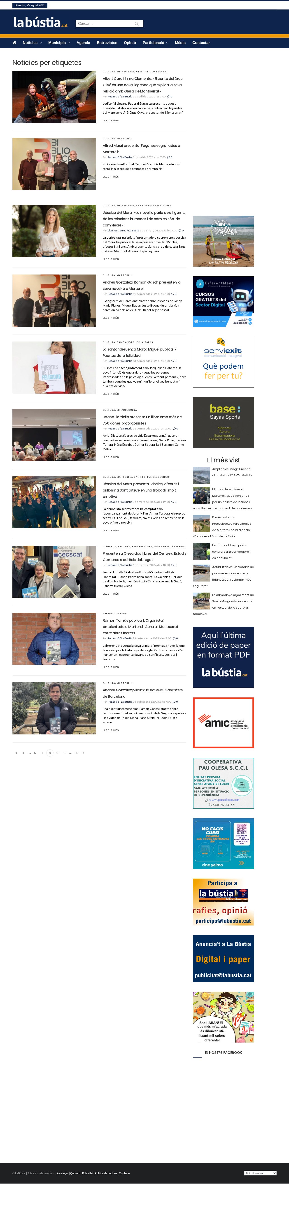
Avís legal (62, 1173)
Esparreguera (127, 410)
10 (65, 753)
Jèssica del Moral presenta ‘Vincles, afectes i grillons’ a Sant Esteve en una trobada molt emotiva (141, 490)
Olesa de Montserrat (152, 71)
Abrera (108, 613)
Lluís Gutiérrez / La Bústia (124, 230)
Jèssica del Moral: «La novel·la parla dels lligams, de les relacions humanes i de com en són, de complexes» (144, 219)
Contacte (124, 1173)
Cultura (109, 71)
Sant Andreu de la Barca (135, 342)
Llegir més (111, 120)
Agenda (83, 43)
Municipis (57, 43)
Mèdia (180, 43)
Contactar (201, 43)
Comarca (110, 546)
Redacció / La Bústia (120, 96)
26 (76, 753)
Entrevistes (107, 43)
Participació (154, 43)
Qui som (75, 1173)
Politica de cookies (106, 1173)
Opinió (130, 43)
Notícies (31, 43)
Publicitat (87, 1173)
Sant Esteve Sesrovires (153, 205)
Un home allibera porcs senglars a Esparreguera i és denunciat (231, 551)
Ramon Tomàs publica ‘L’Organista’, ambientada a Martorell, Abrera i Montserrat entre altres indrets (140, 627)
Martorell (124, 138)
